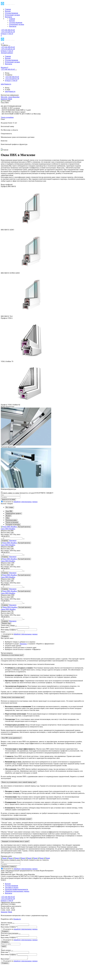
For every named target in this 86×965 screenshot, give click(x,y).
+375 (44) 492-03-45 (8, 47)
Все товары (9, 507)
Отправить (5, 636)
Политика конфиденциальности (16, 889)
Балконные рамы (11, 520)
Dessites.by (17, 919)
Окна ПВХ (9, 511)
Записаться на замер (8, 499)
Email (3, 632)
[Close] (9, 45)
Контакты (8, 17)
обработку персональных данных (26, 502)
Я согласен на (20, 502)
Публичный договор (12, 15)
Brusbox (8, 515)
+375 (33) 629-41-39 (8, 49)
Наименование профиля (13, 513)
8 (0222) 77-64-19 (7, 51)
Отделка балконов (11, 13)
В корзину (5, 540)
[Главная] (10, 41)
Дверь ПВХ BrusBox (8, 609)
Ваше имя (5, 627)
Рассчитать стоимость (9, 866)
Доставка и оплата (11, 887)
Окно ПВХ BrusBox (8, 529)
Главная (8, 9)
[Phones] (2, 43)
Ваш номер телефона (9, 629)
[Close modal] (2, 148)
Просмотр (12, 540)
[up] (23, 587)
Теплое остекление (12, 522)
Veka (7, 518)
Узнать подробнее (7, 117)
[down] (2, 587)
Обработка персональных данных (17, 891)
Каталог (8, 11)
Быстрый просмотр (24, 527)
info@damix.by (10, 91)
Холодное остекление (13, 524)
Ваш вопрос (5, 959)
